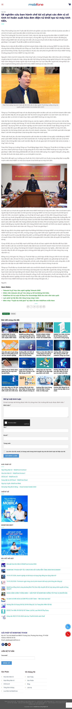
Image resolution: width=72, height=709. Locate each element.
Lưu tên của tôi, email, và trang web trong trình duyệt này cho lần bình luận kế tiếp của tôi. (35, 451)
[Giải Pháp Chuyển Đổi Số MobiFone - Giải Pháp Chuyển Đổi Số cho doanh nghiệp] (36, 4)
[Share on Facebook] (31, 306)
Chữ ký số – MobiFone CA (9, 477)
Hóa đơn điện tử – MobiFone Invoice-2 (13, 473)
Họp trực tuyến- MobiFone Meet (11, 483)
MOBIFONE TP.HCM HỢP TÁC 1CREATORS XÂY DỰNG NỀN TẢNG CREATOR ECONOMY (34, 570)
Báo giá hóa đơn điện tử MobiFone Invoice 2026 (21, 564)
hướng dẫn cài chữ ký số (36, 704)
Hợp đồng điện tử (9, 680)
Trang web (7, 443)
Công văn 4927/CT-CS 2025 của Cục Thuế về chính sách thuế (26, 616)
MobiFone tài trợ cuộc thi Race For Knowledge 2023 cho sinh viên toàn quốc (31, 295)
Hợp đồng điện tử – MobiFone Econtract (13, 470)
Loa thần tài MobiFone (11, 691)
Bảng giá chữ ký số (10, 701)
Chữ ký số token (12, 702)
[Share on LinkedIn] (43, 306)
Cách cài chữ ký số (61, 701)
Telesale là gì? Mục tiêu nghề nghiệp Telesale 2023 (21, 290)
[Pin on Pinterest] (40, 306)
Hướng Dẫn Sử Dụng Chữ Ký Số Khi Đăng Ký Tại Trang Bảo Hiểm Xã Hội (29, 604)
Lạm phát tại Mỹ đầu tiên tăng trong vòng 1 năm (21, 298)
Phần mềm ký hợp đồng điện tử (26, 701)
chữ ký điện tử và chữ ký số (56, 702)
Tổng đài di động (9, 687)
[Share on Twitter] (34, 306)
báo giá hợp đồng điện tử (25, 702)
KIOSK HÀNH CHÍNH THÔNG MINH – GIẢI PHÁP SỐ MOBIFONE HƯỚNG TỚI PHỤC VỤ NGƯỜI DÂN (37, 593)
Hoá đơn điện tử (9, 677)
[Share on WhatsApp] (28, 306)
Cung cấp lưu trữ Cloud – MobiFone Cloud (14, 480)
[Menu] (2, 4)
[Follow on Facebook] (2, 644)
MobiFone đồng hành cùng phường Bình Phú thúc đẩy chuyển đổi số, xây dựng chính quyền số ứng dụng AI (37, 588)
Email (6, 435)
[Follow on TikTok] (6, 644)
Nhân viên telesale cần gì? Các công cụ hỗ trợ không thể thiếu (26, 293)
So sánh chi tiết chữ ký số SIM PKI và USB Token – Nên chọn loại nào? (28, 599)
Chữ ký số (7, 684)
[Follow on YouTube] (9, 644)
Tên (5, 427)
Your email (4, 655)
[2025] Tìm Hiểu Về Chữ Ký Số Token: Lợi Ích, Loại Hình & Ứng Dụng (28, 610)
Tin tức (3, 12)
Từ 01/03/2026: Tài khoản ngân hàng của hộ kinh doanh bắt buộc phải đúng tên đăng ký (34, 581)
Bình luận (7, 405)
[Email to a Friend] (37, 306)
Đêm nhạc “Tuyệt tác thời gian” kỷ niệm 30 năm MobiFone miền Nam (29, 300)
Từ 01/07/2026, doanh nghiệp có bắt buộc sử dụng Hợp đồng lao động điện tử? (31, 575)
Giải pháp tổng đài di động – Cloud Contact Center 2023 (18, 487)
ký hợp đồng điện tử (41, 702)
